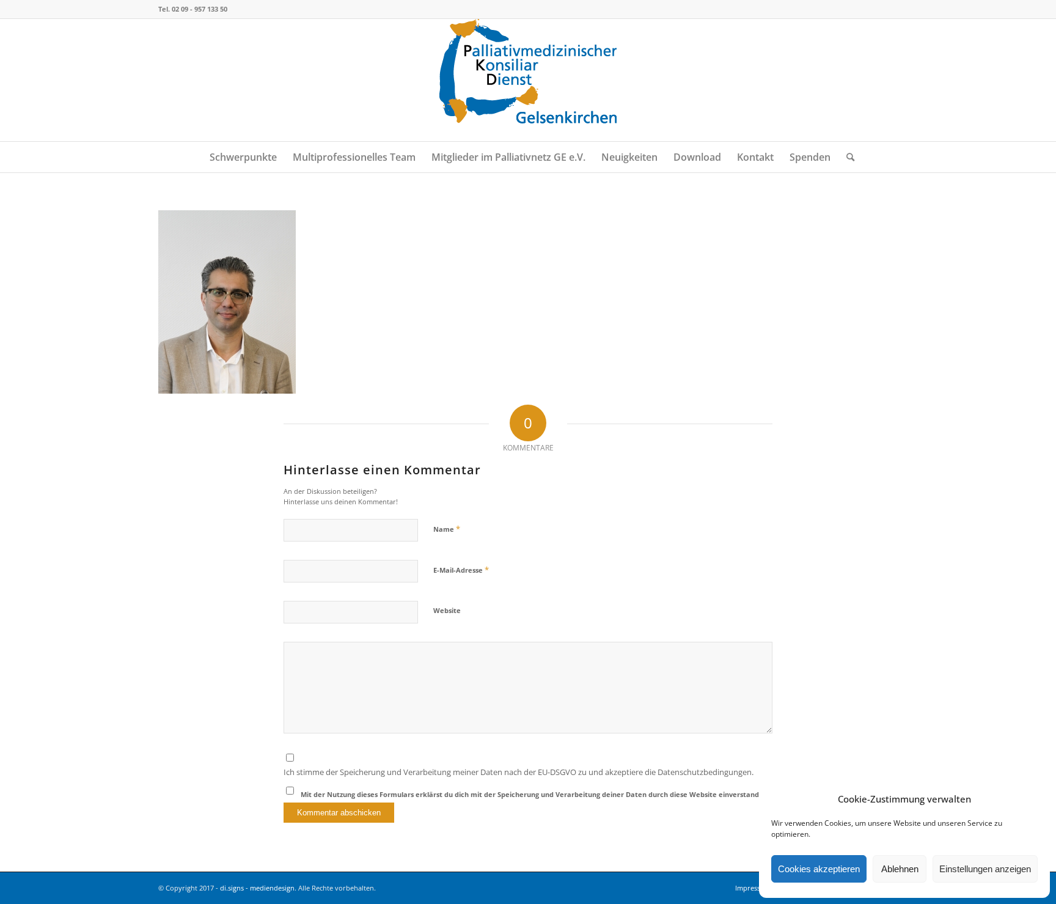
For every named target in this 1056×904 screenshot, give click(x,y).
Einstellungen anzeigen (985, 869)
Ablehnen (900, 869)
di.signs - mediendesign (257, 887)
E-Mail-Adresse (461, 569)
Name (446, 528)
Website (447, 610)
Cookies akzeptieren (819, 869)
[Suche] (846, 157)
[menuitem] (243, 157)
